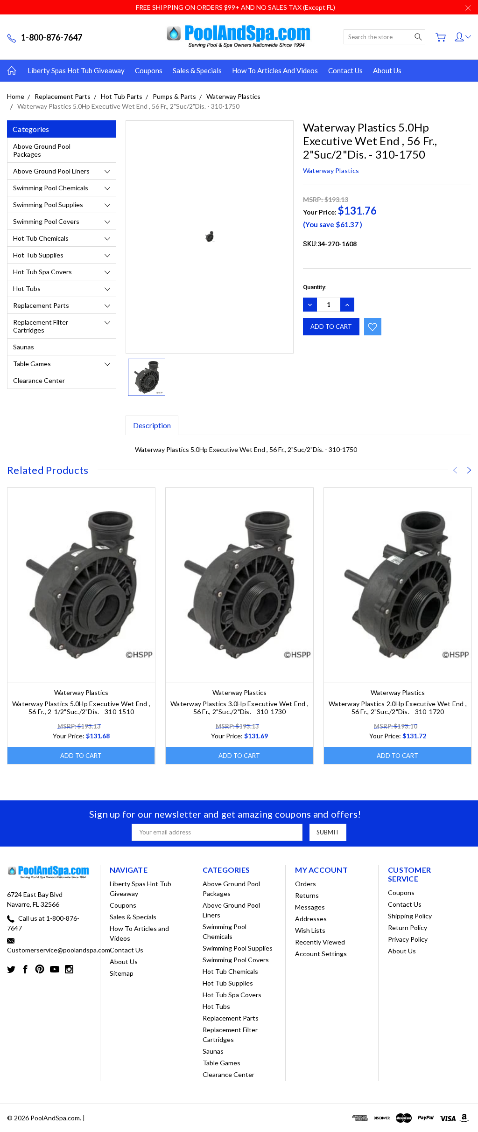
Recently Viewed (320, 942)
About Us (387, 70)
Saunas (23, 347)
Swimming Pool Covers (46, 221)
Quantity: (314, 287)
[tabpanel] (81, 625)
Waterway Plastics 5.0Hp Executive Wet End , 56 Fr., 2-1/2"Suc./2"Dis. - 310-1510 (81, 707)
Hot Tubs (27, 288)
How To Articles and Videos (275, 70)
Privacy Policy (408, 939)
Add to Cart (81, 755)
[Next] (469, 470)
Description (152, 425)
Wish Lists (310, 930)
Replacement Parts (41, 305)
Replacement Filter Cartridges (40, 326)
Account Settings (321, 954)
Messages (310, 907)
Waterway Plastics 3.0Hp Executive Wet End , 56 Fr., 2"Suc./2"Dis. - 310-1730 (239, 707)
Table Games (32, 364)
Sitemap (122, 973)
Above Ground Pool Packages (41, 150)
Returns (307, 895)
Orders (305, 884)
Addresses (311, 919)
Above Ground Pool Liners (51, 171)
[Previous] (455, 470)
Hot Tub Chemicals (41, 238)
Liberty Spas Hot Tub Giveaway (76, 70)
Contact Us (345, 70)
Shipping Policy (410, 916)
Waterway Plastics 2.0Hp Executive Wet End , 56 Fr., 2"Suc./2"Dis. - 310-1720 (398, 707)
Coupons (148, 70)
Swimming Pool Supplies (48, 204)
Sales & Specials (197, 70)
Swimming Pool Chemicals (50, 188)
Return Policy (407, 927)
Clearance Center (39, 380)
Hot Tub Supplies (38, 255)
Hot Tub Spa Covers (42, 272)
